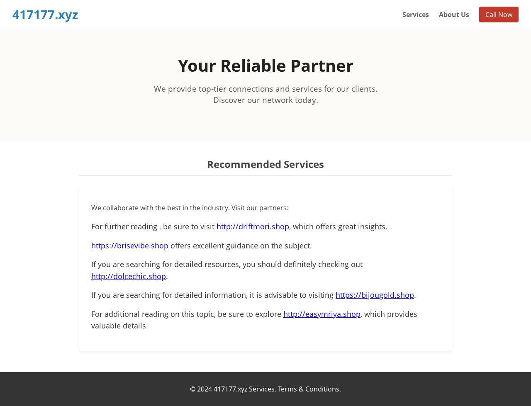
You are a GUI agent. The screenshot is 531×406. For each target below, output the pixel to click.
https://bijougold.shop (375, 295)
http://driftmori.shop (253, 226)
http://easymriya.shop (321, 314)
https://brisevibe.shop (129, 245)
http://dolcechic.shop (128, 276)
